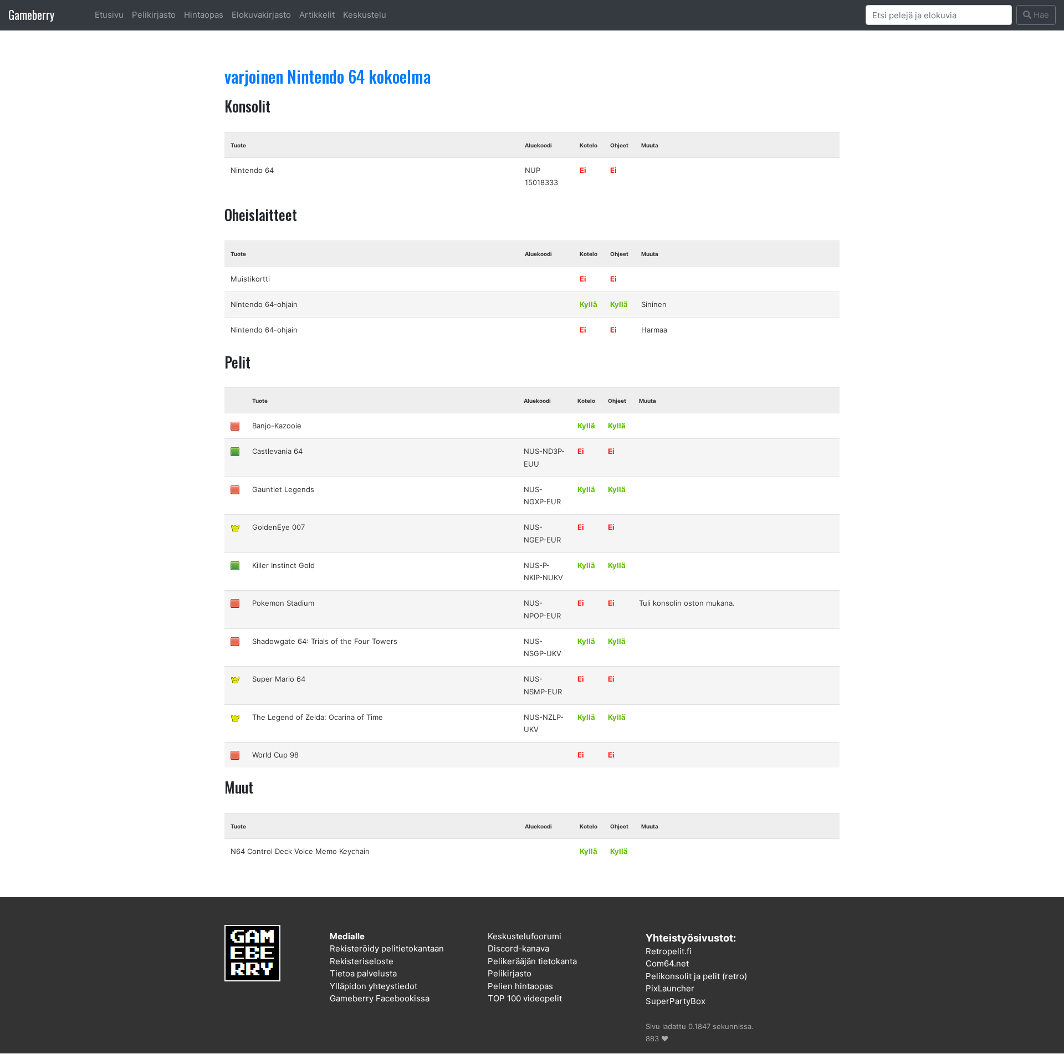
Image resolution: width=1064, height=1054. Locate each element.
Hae (1040, 14)
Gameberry (31, 14)
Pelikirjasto (154, 14)
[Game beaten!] (235, 451)
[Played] (235, 425)
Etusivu (109, 14)
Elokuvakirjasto (261, 14)
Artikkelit (317, 14)
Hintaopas (203, 14)
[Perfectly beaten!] (235, 526)
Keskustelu (364, 14)
